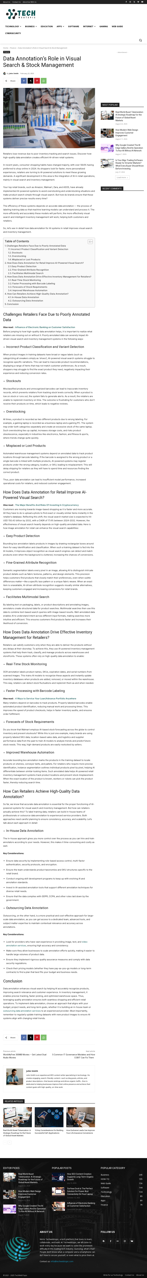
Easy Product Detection (24, 266)
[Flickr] (117, 1241)
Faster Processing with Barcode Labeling (33, 283)
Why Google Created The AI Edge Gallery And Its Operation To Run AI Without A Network (129, 148)
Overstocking (19, 256)
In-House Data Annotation (25, 297)
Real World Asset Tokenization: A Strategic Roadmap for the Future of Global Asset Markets (17, 1133)
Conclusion (13, 304)
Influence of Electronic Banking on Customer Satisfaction (45, 327)
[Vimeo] (138, 2)
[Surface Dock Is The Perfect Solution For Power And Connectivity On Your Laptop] (58, 1191)
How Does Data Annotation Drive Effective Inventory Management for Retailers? (49, 276)
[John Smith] (5, 73)
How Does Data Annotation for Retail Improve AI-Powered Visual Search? (45, 263)
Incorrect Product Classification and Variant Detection (39, 249)
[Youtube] (142, 2)
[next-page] (9, 1142)
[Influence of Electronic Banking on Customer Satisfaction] (58, 1206)
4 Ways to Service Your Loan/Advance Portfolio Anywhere (45, 698)
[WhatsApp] (44, 81)
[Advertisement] (122, 72)
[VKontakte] (132, 1241)
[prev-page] (5, 1142)
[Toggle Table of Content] (89, 241)
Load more (121, 177)
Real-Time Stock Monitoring (26, 280)
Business (7, 1126)
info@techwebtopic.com (62, 1261)
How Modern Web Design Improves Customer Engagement (127, 133)
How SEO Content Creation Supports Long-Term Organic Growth (80, 1177)
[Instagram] (130, 2)
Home (5, 48)
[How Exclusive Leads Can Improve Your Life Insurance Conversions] (80, 1117)
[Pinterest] (37, 81)
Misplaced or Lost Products (26, 259)
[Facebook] (126, 2)
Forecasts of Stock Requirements (29, 287)
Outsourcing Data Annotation (27, 300)
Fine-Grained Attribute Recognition (30, 269)
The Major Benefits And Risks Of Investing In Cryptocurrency (47, 505)
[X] (134, 2)
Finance (13, 48)
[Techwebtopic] (20, 14)
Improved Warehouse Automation (29, 290)
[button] (140, 40)
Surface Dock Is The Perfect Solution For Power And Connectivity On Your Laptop (80, 1191)
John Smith (14, 73)
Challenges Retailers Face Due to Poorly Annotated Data (36, 245)
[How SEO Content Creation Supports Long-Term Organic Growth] (58, 1177)
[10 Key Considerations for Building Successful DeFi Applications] (49, 1117)
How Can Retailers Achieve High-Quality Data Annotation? (37, 293)
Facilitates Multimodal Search (28, 273)
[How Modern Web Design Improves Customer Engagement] (107, 133)
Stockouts (17, 252)
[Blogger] (103, 1241)
